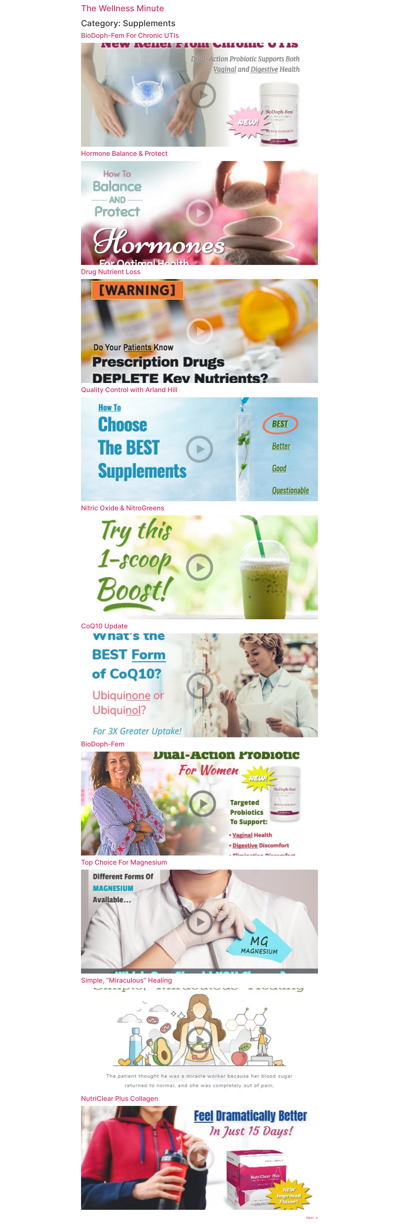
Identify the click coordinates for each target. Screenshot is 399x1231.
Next (312, 1218)
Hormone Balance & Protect (124, 153)
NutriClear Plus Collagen (119, 1098)
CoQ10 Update (104, 626)
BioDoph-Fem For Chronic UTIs (130, 35)
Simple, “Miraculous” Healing (126, 980)
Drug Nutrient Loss (110, 272)
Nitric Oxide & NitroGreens (122, 508)
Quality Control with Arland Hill (129, 390)
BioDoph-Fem (102, 744)
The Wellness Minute (122, 8)
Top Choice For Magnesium (124, 862)
